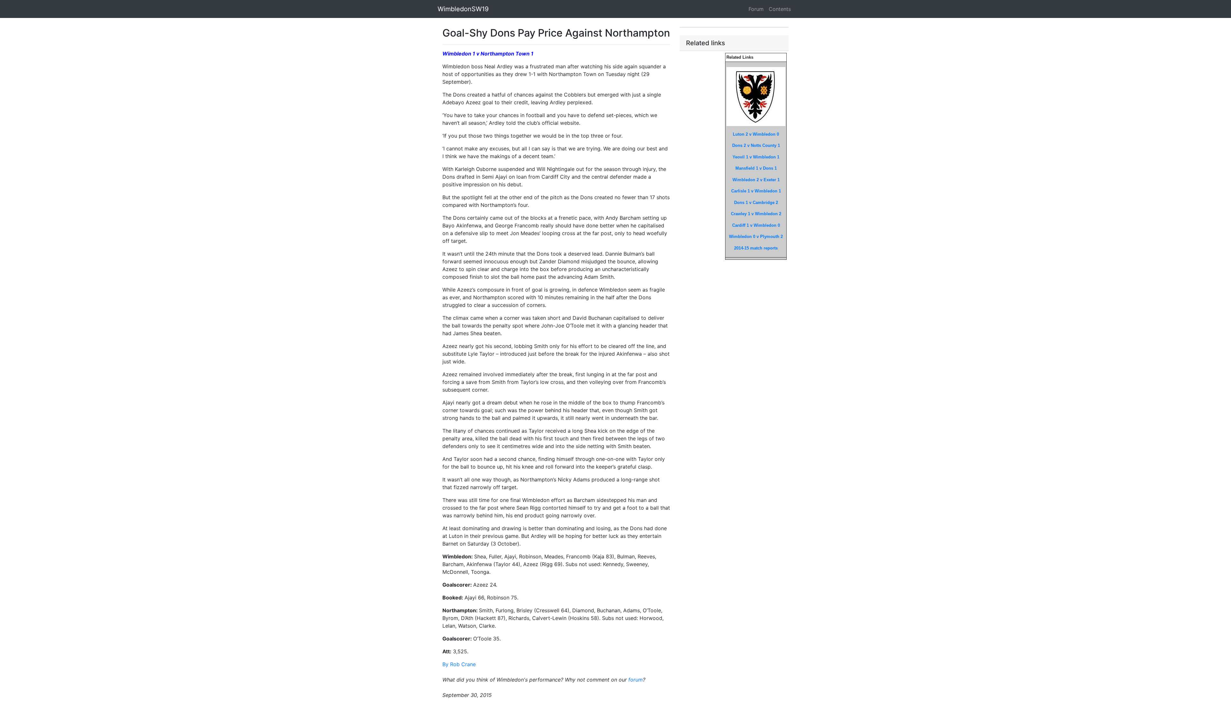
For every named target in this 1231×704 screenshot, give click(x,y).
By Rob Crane (459, 664)
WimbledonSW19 (463, 9)
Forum (756, 9)
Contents (780, 9)
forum (635, 679)
